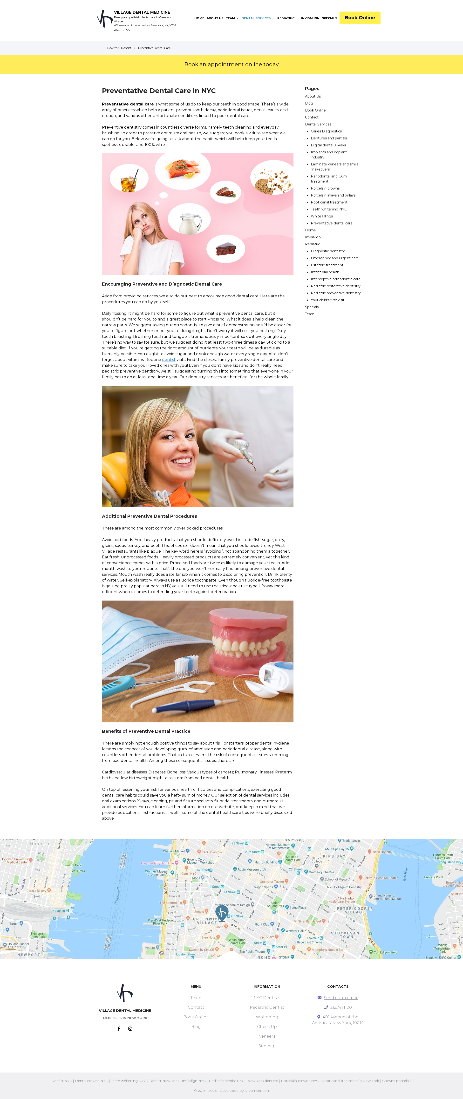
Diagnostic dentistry (328, 251)
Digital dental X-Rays (328, 145)
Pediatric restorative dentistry (336, 286)
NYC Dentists (267, 997)
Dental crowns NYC (91, 1081)
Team (309, 314)
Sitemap (267, 1046)
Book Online (315, 110)
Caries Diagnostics (326, 131)
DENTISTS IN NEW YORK (125, 1018)
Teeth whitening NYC (329, 209)
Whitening (267, 1017)
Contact (312, 117)
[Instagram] (130, 1029)
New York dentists (262, 1081)
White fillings (322, 216)
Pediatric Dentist (267, 1007)
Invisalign (313, 237)
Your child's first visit (327, 300)
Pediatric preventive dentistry (336, 293)
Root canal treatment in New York (350, 1081)
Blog (309, 103)
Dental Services (318, 124)
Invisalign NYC (194, 1081)
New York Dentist (119, 48)
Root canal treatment (329, 202)
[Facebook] (123, 1029)
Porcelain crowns (325, 188)
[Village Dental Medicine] (360, 18)
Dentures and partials (329, 138)
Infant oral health (325, 272)
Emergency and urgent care (335, 258)
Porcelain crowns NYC (300, 1081)
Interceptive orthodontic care (336, 279)
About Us (313, 96)
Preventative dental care (332, 223)
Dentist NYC (61, 1081)
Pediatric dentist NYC (226, 1081)
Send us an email (341, 997)
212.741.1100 (122, 29)
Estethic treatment (327, 265)
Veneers (267, 1036)
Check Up (267, 1026)
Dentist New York (164, 1081)
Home (310, 230)
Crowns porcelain (397, 1081)
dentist (169, 359)
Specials (312, 307)
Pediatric (312, 244)
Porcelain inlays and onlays (333, 195)
